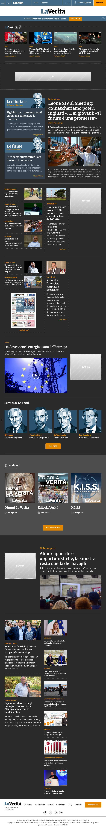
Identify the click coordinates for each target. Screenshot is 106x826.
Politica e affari (11, 278)
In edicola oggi (23, 330)
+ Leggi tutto (38, 134)
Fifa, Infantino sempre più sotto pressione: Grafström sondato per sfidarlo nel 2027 (13, 211)
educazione (9, 221)
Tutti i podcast (53, 528)
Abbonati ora (75, 19)
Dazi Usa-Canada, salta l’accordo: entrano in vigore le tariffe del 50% (55, 673)
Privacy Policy (64, 823)
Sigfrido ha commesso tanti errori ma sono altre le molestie (24, 116)
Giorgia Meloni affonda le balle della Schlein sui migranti (54, 643)
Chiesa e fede (10, 262)
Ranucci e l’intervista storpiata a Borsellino (52, 285)
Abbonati (100, 3)
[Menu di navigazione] (3, 3)
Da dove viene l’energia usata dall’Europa (36, 347)
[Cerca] (8, 3)
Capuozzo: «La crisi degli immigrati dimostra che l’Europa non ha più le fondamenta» (19, 707)
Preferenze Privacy (87, 823)
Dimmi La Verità (17, 508)
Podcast (44, 3)
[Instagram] (55, 812)
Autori (50, 804)
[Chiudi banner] (103, 18)
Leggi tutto (62, 249)
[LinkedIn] (61, 812)
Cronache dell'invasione (53, 699)
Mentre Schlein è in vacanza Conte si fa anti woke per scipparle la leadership (20, 649)
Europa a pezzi (10, 700)
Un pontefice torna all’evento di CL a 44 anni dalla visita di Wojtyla (13, 268)
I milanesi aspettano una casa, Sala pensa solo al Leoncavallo (14, 282)
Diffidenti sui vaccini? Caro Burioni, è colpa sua (24, 158)
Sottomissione (10, 189)
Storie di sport (10, 204)
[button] (36, 375)
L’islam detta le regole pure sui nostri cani (11, 193)
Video (36, 3)
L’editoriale (40, 804)
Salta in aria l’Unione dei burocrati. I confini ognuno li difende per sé (55, 704)
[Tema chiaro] (65, 2)
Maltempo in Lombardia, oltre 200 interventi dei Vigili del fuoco (89, 51)
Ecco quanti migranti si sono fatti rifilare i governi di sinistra (55, 763)
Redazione (60, 804)
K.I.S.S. (76, 508)
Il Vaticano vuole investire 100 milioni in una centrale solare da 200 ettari (56, 213)
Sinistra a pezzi (47, 548)
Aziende (8, 236)
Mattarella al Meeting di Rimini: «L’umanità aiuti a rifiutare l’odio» (40, 51)
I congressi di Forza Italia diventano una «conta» (54, 792)
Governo (47, 638)
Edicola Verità (48, 508)
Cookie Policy (75, 823)
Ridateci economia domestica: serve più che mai (14, 226)
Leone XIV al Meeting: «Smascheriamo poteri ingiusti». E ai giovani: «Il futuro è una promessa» (74, 111)
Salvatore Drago (56, 123)
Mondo (47, 668)
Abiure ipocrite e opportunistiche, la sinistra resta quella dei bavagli (67, 558)
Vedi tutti (53, 446)
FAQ (70, 804)
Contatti (78, 804)
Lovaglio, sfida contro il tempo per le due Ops (53, 733)
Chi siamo (28, 804)
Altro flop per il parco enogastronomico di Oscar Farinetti (13, 242)
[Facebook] (45, 812)
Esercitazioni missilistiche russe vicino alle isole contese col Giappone (64, 51)
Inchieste (51, 277)
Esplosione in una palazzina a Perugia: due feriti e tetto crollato (14, 51)
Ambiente (51, 203)
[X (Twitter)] (50, 812)
